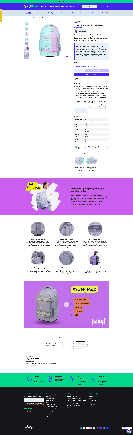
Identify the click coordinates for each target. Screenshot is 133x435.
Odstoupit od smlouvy (52, 416)
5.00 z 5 (54, 344)
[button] (108, 6)
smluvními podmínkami (39, 404)
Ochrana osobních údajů (52, 406)
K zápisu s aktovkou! (72, 396)
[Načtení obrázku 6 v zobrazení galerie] (26, 49)
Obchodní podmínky (51, 396)
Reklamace (48, 402)
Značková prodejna (51, 410)
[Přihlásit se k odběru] (42, 400)
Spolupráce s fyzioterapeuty (74, 398)
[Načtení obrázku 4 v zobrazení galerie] (26, 39)
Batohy (90, 398)
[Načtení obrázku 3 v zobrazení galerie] (26, 34)
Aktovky (91, 396)
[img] (29, 356)
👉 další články (71, 407)
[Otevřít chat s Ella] (129, 431)
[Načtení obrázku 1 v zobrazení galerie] (26, 23)
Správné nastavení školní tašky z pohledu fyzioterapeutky (75, 404)
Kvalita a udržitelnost (51, 412)
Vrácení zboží (49, 400)
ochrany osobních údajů (29, 404)
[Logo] (31, 6)
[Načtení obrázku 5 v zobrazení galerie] (26, 44)
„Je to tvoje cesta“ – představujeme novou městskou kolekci (76, 401)
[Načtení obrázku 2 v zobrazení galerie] (26, 28)
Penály (90, 402)
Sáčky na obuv (92, 400)
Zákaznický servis (50, 398)
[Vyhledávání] (83, 6)
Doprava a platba (50, 404)
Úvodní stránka (27, 17)
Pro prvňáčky (92, 404)
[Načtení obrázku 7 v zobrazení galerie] (26, 54)
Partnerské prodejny (51, 408)
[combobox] (89, 6)
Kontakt (48, 413)
